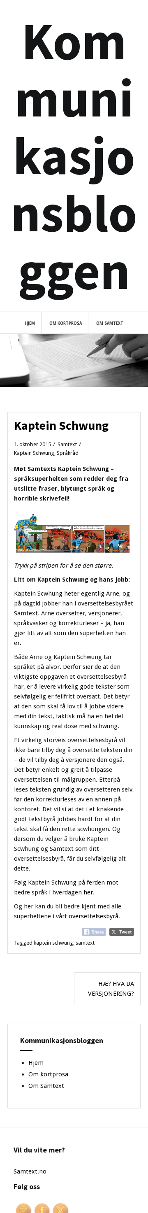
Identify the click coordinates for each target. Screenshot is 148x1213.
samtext (85, 943)
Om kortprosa (65, 323)
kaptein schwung (53, 943)
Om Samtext (109, 323)
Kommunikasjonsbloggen (74, 155)
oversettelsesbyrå (93, 916)
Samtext (67, 444)
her (88, 892)
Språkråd (68, 453)
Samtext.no (30, 1171)
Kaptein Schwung (34, 453)
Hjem (30, 323)
